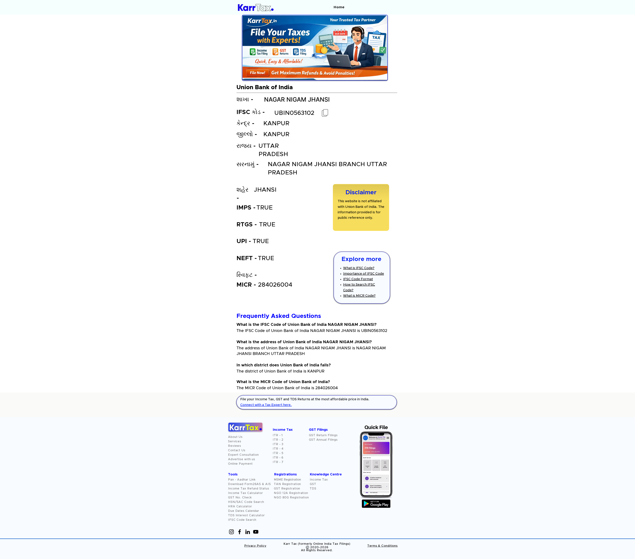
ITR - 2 (278, 439)
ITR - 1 (278, 435)
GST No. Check (240, 497)
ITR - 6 (278, 457)
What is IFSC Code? (358, 268)
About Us (235, 437)
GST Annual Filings (323, 439)
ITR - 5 (278, 453)
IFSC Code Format (358, 279)
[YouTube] (256, 532)
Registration (298, 493)
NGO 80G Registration (291, 497)
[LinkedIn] (247, 532)
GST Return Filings (323, 435)
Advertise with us (241, 459)
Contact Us (236, 450)
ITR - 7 (278, 462)
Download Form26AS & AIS (249, 484)
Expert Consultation (243, 454)
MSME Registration (287, 479)
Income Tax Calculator (245, 493)
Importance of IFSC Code (363, 273)
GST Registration (287, 488)
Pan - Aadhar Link (242, 479)
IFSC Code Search (242, 519)
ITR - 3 (278, 444)
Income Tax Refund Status (248, 488)
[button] (234, 445)
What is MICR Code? (359, 295)
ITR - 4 (278, 448)
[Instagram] (231, 532)
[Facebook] (239, 532)
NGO (278, 493)
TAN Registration (287, 484)
